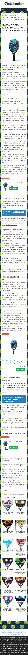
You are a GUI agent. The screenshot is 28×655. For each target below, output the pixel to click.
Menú (2, 9)
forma (3, 105)
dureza (4, 207)
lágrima (4, 162)
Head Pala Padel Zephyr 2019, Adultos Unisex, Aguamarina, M (17, 182)
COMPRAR (14, 188)
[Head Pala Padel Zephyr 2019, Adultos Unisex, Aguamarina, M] (5, 186)
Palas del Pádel (19, 631)
